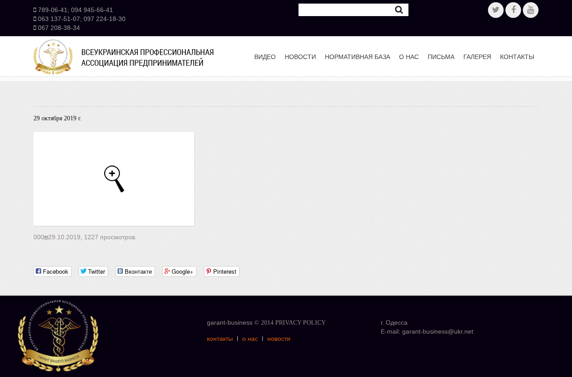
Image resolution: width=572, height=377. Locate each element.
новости (300, 56)
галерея (477, 56)
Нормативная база (357, 56)
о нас (409, 56)
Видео (265, 56)
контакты (220, 338)
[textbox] (353, 10)
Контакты (517, 56)
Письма (441, 56)
